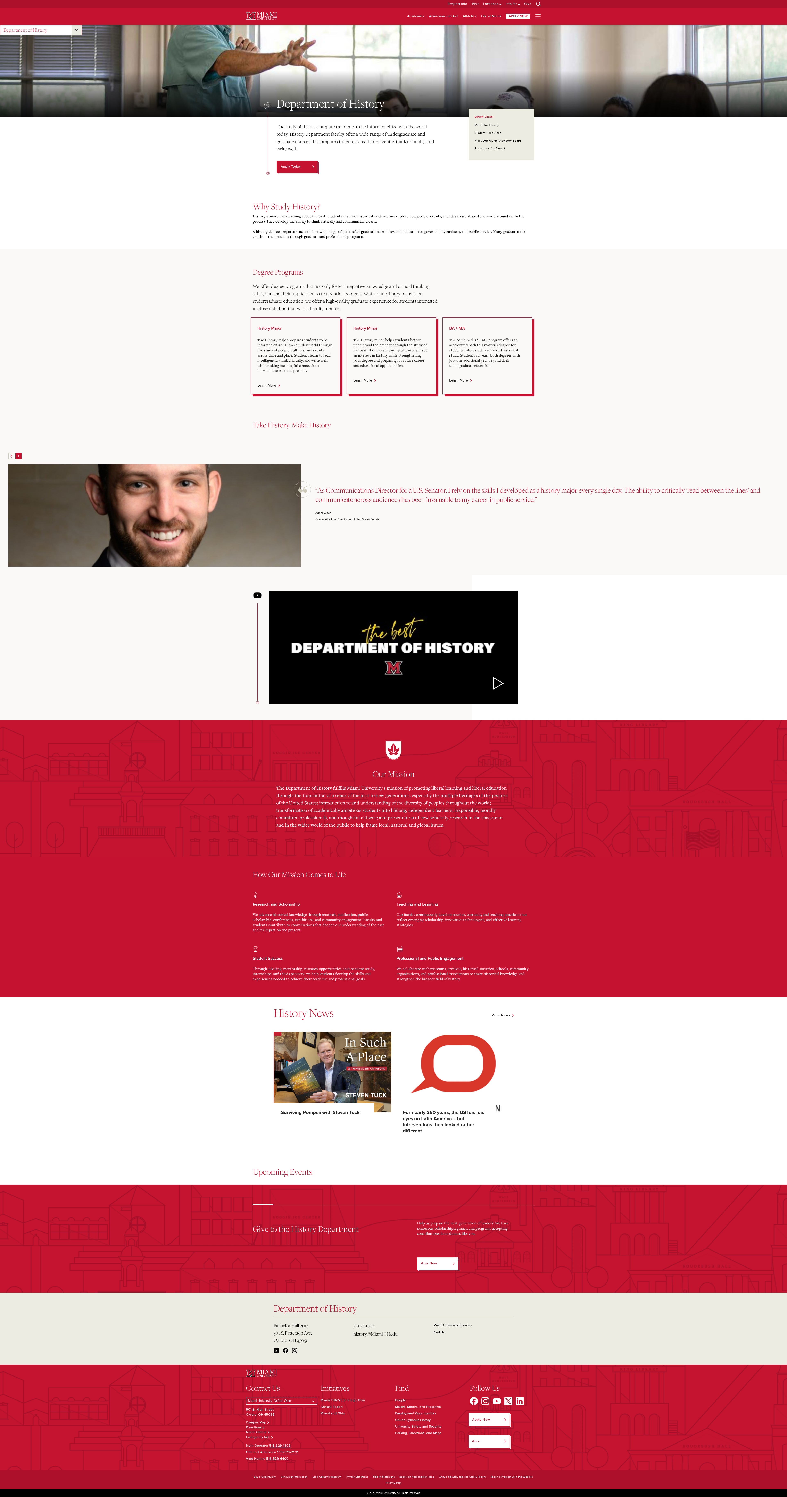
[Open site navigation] (538, 16)
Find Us (439, 1332)
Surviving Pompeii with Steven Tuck (320, 1112)
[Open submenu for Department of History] (77, 30)
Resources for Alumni (490, 148)
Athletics (470, 16)
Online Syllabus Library (413, 1420)
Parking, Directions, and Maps (418, 1433)
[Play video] (497, 683)
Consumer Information (294, 1476)
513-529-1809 (280, 1446)
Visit (475, 4)
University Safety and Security (418, 1426)
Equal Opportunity (265, 1476)
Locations (490, 4)
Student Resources (488, 133)
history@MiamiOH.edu (375, 1334)
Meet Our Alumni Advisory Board (498, 140)
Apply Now (518, 16)
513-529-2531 (287, 1452)
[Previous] (11, 456)
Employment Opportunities (415, 1413)
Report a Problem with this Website (512, 1476)
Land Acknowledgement (327, 1476)
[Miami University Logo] (261, 16)
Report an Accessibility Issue (416, 1476)
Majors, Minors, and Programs (418, 1407)
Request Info (457, 4)
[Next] (18, 456)
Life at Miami (491, 16)
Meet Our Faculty (487, 125)
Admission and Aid (443, 16)
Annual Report (332, 1407)
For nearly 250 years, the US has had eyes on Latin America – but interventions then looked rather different (444, 1122)
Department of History (25, 30)
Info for (511, 4)
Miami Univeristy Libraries (452, 1325)
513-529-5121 (365, 1325)
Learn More (266, 386)
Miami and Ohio (333, 1413)
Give (527, 4)
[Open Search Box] (538, 4)
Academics (415, 16)
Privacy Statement (357, 1476)
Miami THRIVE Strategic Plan (343, 1400)
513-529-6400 (277, 1459)
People (400, 1400)
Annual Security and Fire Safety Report (462, 1476)
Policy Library (393, 1482)
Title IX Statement (384, 1476)
